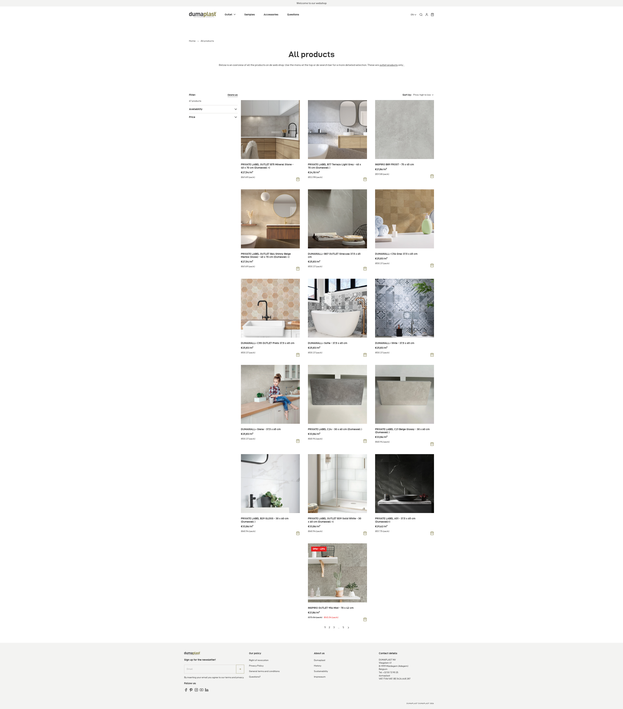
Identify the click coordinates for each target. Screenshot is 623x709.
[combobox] (414, 14)
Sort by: (407, 94)
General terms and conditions (264, 671)
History (317, 666)
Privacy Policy (256, 666)
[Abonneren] (240, 669)
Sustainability (321, 671)
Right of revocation (259, 660)
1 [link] (324, 627)
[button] (230, 14)
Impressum (320, 677)
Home (192, 41)
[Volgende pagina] (349, 627)
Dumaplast (319, 660)
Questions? (255, 677)
